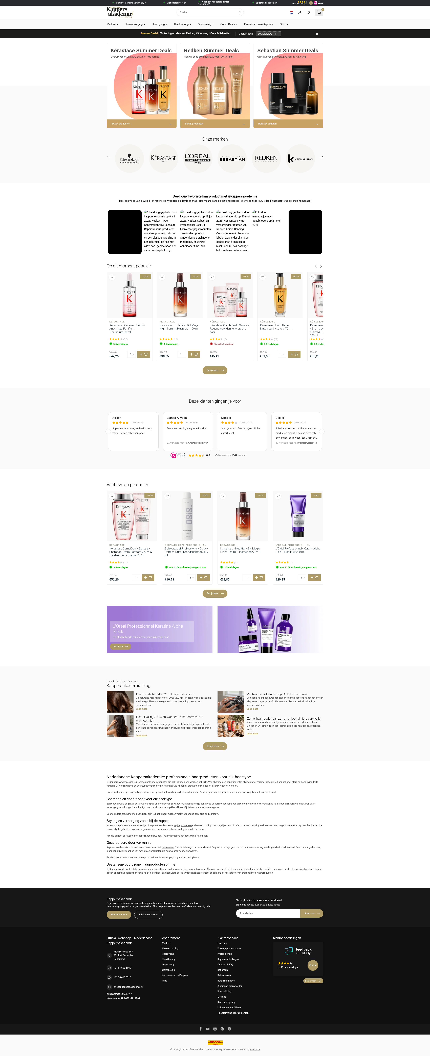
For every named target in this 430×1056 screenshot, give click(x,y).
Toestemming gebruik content (233, 1013)
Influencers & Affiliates (230, 1007)
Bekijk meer (213, 370)
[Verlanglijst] (308, 12)
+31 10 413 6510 (122, 977)
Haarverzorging (134, 24)
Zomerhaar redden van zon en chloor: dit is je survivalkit (284, 718)
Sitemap (222, 996)
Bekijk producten (121, 123)
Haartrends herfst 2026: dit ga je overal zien (165, 694)
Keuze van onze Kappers (258, 24)
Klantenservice (119, 914)
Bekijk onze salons (148, 914)
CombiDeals (227, 24)
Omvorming (204, 24)
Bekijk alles (213, 746)
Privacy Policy (224, 991)
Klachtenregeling (226, 1002)
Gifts (283, 24)
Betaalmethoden (226, 980)
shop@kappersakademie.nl (128, 987)
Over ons (222, 943)
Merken (111, 24)
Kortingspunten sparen (230, 948)
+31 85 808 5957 (122, 967)
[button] (125, 232)
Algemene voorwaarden (230, 986)
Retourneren (224, 975)
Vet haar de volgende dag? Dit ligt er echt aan (277, 694)
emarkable (255, 1049)
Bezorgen (223, 970)
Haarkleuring (181, 24)
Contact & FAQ (225, 964)
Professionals (225, 953)
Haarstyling (158, 24)
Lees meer (141, 709)
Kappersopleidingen (228, 959)
